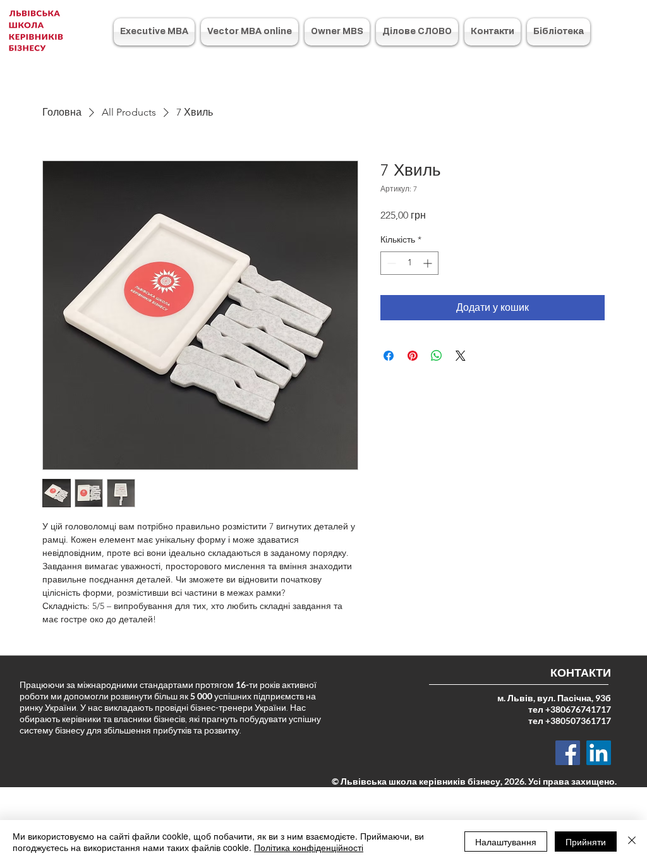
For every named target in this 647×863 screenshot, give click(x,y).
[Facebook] (567, 752)
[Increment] (429, 263)
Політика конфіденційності (308, 847)
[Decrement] (390, 263)
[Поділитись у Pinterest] (412, 355)
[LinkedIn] (598, 752)
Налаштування (505, 841)
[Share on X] (460, 355)
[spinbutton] (409, 263)
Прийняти (585, 841)
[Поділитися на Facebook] (388, 355)
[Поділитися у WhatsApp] (436, 355)
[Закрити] (631, 841)
